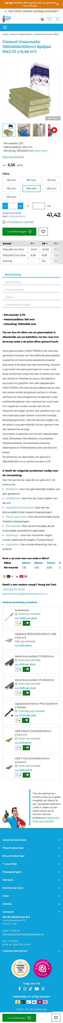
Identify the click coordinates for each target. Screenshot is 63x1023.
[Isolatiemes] (9, 617)
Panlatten (12, 489)
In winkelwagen (17, 231)
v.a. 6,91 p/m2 (23, 742)
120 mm (51, 188)
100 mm (31, 188)
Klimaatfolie (13, 526)
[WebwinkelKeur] (42, 968)
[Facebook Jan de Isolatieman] (20, 989)
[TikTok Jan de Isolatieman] (30, 989)
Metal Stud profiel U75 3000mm (34, 680)
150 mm (11, 197)
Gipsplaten (12, 544)
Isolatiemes (13, 498)
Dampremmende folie (19, 507)
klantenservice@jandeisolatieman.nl (24, 593)
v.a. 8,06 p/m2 (23, 770)
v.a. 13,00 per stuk (26, 618)
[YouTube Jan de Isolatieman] (37, 989)
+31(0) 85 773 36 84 (13, 589)
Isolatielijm (12, 535)
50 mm (11, 180)
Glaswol (13, 34)
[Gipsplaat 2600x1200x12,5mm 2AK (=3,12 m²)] (9, 640)
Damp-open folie (16, 516)
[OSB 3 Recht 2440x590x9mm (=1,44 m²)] (9, 739)
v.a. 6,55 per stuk (25, 664)
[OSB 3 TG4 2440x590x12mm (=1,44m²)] (9, 767)
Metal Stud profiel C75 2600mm (34, 656)
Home (5, 34)
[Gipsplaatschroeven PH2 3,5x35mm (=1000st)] (9, 712)
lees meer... (41, 150)
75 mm (51, 180)
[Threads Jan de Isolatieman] (43, 989)
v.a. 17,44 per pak (25, 715)
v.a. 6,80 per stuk (25, 688)
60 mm (31, 180)
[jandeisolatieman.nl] (6, 18)
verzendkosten (16, 216)
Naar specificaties (13, 156)
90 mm (11, 188)
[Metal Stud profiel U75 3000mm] (9, 686)
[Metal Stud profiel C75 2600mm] (9, 663)
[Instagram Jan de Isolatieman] (25, 989)
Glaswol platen (26, 34)
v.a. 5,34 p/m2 (23, 645)
